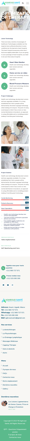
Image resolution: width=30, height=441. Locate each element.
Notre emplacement (10, 381)
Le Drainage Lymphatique (12, 337)
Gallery (5, 389)
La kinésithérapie (9, 330)
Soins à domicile (9, 349)
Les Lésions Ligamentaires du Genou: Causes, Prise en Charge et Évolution (18, 404)
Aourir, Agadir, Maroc (17, 307)
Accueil (5, 366)
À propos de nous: (9, 369)
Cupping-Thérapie (9, 345)
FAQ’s (5, 373)
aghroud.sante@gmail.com (15, 318)
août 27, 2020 (11, 409)
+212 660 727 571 (11, 310)
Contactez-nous (8, 377)
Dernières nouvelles (10, 385)
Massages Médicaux (10, 341)
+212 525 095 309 (11, 315)
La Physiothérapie (9, 333)
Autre (5, 353)
